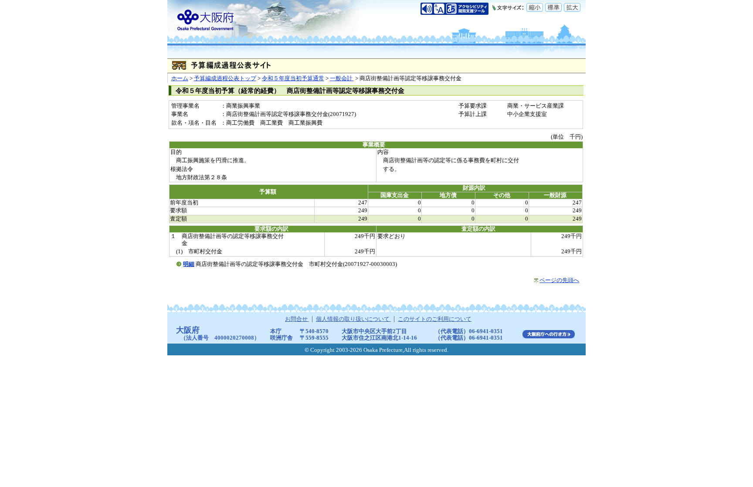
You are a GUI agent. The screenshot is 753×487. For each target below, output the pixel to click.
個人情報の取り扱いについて (353, 319)
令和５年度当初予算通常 (293, 78)
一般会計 (342, 78)
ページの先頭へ (559, 280)
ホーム (179, 78)
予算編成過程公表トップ (225, 78)
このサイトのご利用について (434, 319)
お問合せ (297, 319)
